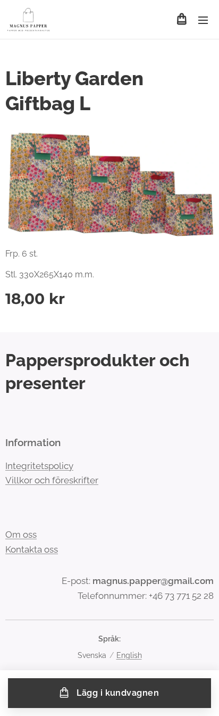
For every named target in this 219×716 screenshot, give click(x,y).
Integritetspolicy (39, 465)
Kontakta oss (31, 549)
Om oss (21, 534)
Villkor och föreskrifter (51, 480)
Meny (203, 19)
